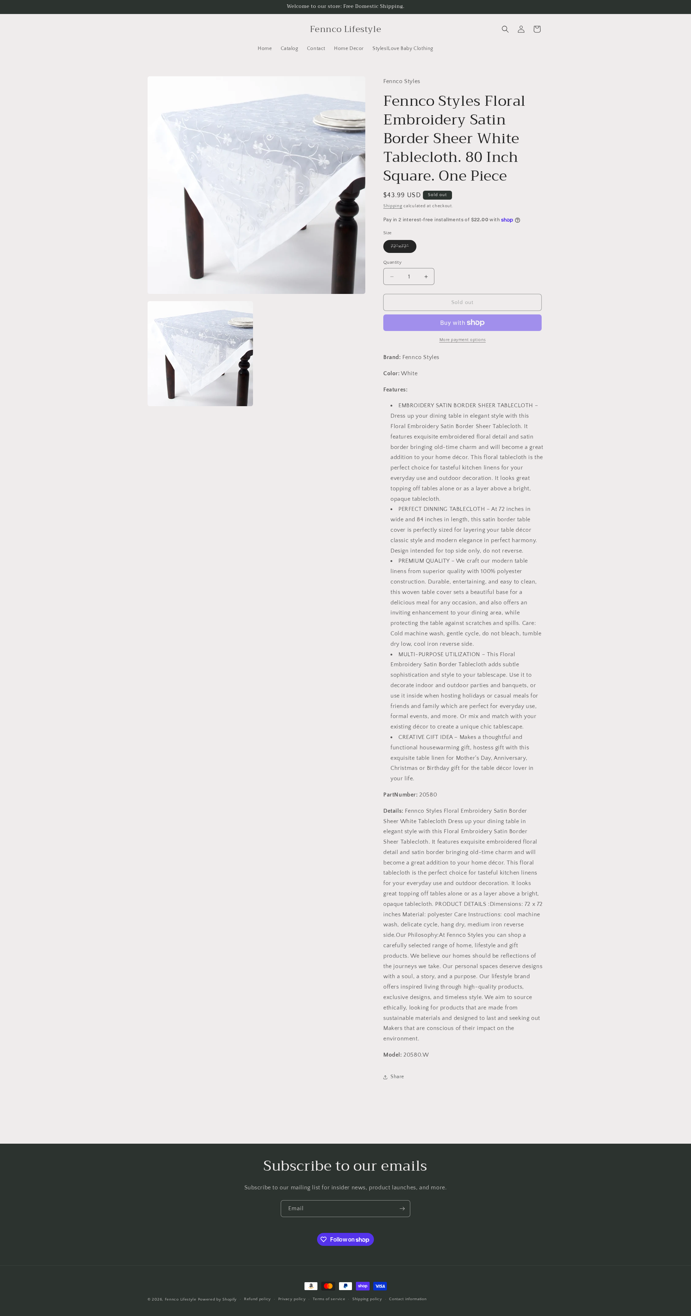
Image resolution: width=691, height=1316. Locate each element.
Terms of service (329, 1299)
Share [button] (397, 1077)
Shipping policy (367, 1299)
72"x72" (403, 248)
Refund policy (257, 1299)
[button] (505, 29)
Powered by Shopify (217, 1299)
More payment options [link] (462, 339)
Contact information (407, 1299)
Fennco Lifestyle (181, 1299)
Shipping (392, 206)
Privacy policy (292, 1299)
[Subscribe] (402, 1208)
